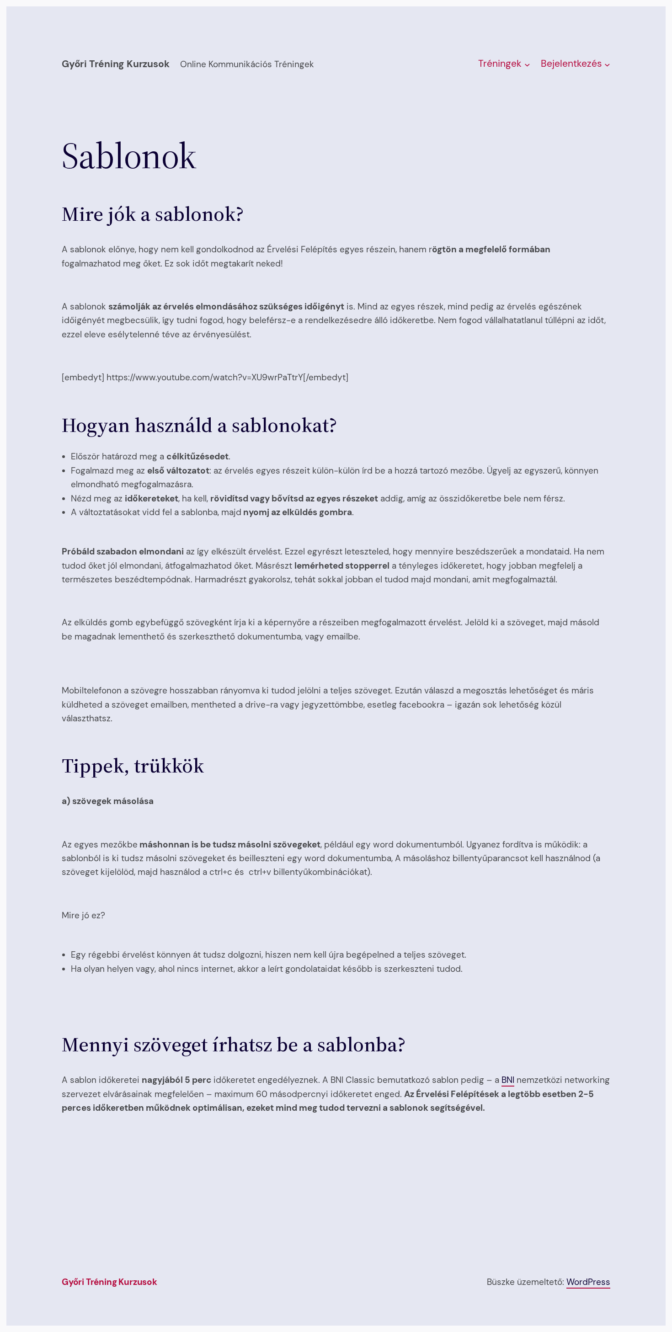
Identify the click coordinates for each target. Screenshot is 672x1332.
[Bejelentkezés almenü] (607, 65)
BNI (507, 1080)
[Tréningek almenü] (527, 65)
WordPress (588, 1282)
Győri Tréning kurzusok (115, 64)
